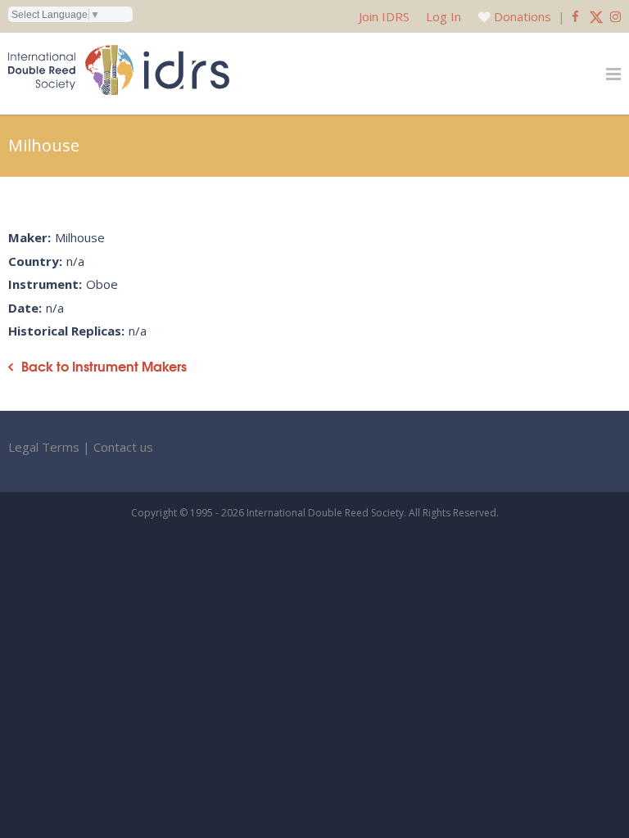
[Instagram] (615, 16)
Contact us (123, 447)
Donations (522, 16)
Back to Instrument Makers (104, 366)
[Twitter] (596, 16)
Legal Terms (43, 447)
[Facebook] (575, 16)
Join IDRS (384, 16)
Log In (443, 16)
